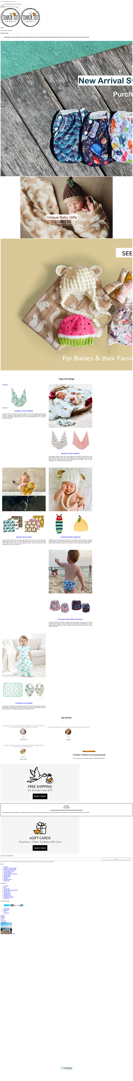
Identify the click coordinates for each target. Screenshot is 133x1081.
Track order (6, 4)
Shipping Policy (7, 895)
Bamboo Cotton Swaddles (13, 37)
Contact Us (6, 898)
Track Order (7, 888)
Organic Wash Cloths (37, 37)
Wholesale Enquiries (9, 897)
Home (5, 37)
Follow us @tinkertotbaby (89, 751)
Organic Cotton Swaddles (25, 37)
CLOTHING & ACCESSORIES (23, 703)
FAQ (15, 4)
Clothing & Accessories (69, 37)
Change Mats (7, 876)
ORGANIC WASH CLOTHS (24, 537)
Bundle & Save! (80, 37)
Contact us (19, 4)
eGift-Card (86, 37)
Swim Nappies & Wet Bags (57, 37)
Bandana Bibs (7, 875)
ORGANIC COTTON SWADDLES (70, 453)
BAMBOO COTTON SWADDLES (24, 411)
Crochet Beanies (46, 37)
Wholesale (11, 4)
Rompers (6, 878)
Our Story (6, 886)
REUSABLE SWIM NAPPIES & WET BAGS (70, 619)
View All (6, 866)
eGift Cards (6, 880)
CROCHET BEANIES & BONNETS (70, 537)
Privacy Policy (7, 891)
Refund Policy (7, 894)
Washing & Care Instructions (11, 890)
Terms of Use (7, 892)
